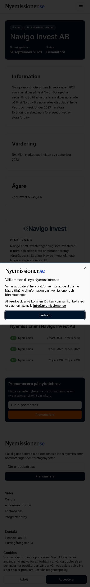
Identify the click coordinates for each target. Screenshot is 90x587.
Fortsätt (45, 315)
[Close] (84, 268)
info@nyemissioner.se (49, 305)
